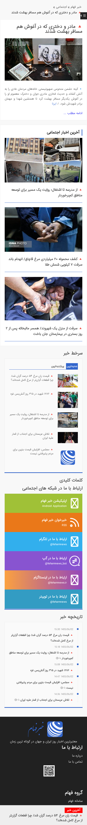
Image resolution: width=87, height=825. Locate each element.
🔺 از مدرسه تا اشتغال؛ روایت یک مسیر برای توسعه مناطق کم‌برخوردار (31, 416)
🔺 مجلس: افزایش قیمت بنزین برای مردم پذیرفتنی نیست (33, 452)
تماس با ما (75, 761)
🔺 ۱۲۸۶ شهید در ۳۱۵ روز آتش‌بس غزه (31, 394)
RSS (54, 522)
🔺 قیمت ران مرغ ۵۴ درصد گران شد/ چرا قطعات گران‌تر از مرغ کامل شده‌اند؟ (32, 378)
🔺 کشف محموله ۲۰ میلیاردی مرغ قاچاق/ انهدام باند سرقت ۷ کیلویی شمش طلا (45, 261)
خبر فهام (76, 6)
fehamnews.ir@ (50, 580)
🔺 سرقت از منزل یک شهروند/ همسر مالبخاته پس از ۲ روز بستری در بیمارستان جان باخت (44, 331)
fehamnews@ (53, 541)
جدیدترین (72, 366)
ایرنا (54, 104)
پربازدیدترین (57, 366)
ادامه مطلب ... (73, 113)
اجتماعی (61, 6)
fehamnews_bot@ (54, 561)
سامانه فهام (75, 800)
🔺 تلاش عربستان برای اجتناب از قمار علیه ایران (32, 436)
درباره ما (77, 755)
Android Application (54, 503)
